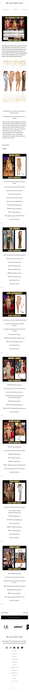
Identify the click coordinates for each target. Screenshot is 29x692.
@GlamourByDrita (17, 589)
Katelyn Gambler (13, 688)
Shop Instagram (14, 667)
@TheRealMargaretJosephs (18, 408)
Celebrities (14, 653)
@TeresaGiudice (16, 530)
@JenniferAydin (16, 593)
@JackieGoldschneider (17, 341)
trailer (18, 129)
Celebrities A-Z (14, 673)
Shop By (15, 675)
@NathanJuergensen (16, 205)
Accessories (6, 9)
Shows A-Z (14, 670)
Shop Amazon (14, 659)
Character (16, 9)
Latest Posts (14, 681)
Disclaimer (14, 662)
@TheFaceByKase (17, 208)
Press (14, 678)
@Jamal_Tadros (15, 334)
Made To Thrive (18, 688)
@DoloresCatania (12, 465)
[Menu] (1, 3)
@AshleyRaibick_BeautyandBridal (16, 586)
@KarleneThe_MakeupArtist (17, 338)
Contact (14, 656)
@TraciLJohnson (16, 276)
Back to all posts (14, 617)
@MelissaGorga (16, 212)
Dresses (25, 9)
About (14, 664)
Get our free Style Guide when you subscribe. (14, 643)
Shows (14, 651)
